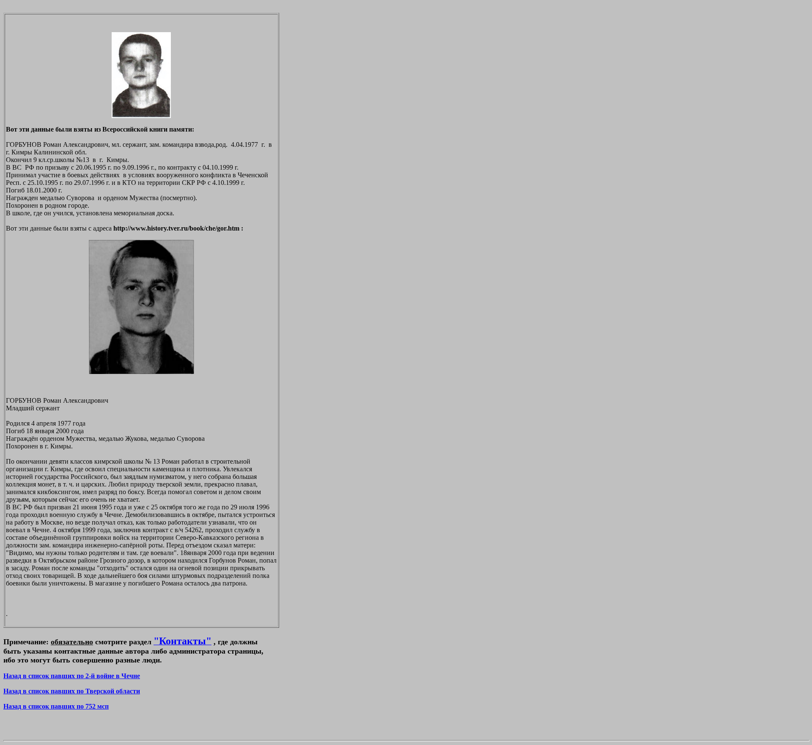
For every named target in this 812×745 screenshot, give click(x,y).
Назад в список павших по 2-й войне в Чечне (71, 675)
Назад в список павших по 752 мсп (56, 706)
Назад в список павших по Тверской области (71, 691)
